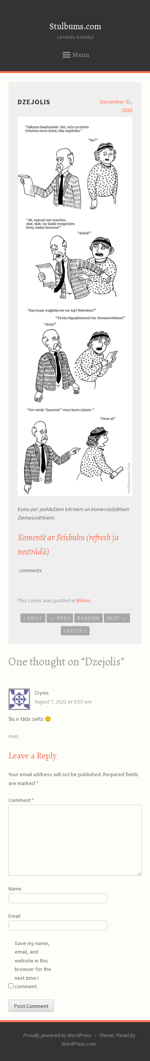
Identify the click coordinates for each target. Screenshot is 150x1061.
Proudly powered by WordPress (57, 1035)
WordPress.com (79, 1043)
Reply (13, 736)
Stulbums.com (75, 26)
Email (14, 915)
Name (15, 888)
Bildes (84, 600)
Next (117, 618)
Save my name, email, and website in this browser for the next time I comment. (33, 965)
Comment (21, 800)
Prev (60, 618)
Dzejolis (34, 101)
